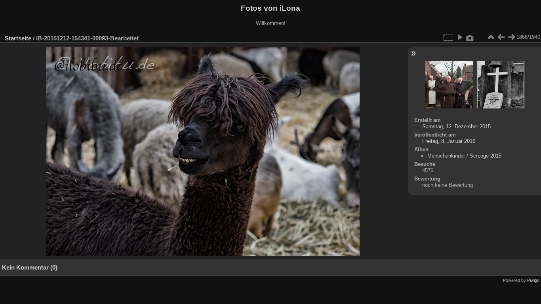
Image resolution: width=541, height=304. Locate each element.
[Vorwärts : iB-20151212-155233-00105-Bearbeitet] (511, 37)
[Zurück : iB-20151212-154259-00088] (501, 37)
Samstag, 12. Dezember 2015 (456, 126)
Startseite (18, 38)
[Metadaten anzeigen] (470, 37)
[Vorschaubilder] (491, 37)
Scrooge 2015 (485, 156)
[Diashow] (460, 37)
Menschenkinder (446, 156)
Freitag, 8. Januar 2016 (448, 141)
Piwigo (533, 280)
